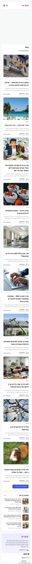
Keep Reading (6, 94)
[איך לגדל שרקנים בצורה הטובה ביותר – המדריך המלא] (16, 453)
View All (5, 495)
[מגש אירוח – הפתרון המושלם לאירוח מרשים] (16, 194)
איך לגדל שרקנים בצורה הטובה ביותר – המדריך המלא (16, 471)
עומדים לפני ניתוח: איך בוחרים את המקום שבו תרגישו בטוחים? (13, 508)
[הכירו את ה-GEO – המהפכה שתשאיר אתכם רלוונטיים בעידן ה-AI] (16, 279)
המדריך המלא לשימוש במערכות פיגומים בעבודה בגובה (16, 343)
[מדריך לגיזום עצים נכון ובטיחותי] (16, 410)
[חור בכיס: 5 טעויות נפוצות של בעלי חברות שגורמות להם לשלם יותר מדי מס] (16, 149)
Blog (27, 79)
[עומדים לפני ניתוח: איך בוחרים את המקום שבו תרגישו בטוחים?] (25, 510)
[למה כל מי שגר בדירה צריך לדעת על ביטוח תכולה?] (16, 367)
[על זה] (25, 6)
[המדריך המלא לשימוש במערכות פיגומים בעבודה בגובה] (16, 325)
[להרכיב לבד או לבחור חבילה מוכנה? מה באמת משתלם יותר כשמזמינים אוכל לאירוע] (25, 501)
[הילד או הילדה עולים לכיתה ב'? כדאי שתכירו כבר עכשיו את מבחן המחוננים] (25, 518)
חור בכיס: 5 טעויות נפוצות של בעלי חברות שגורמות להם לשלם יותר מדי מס (17, 168)
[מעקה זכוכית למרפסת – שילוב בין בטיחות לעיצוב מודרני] (16, 66)
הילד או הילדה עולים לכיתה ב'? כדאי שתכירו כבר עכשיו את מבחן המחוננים (12, 516)
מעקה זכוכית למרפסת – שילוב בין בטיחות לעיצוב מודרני (17, 84)
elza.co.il (22, 93)
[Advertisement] (16, 26)
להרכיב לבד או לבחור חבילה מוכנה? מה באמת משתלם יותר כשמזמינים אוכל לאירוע (12, 500)
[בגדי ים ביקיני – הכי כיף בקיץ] (16, 108)
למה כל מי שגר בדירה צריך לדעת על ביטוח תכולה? (18, 385)
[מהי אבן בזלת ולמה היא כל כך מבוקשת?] (16, 237)
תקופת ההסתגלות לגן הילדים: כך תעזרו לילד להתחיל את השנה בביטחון (13, 524)
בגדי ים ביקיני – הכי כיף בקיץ (17, 125)
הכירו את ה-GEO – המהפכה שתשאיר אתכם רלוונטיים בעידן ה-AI (18, 299)
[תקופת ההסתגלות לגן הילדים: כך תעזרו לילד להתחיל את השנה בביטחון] (25, 525)
